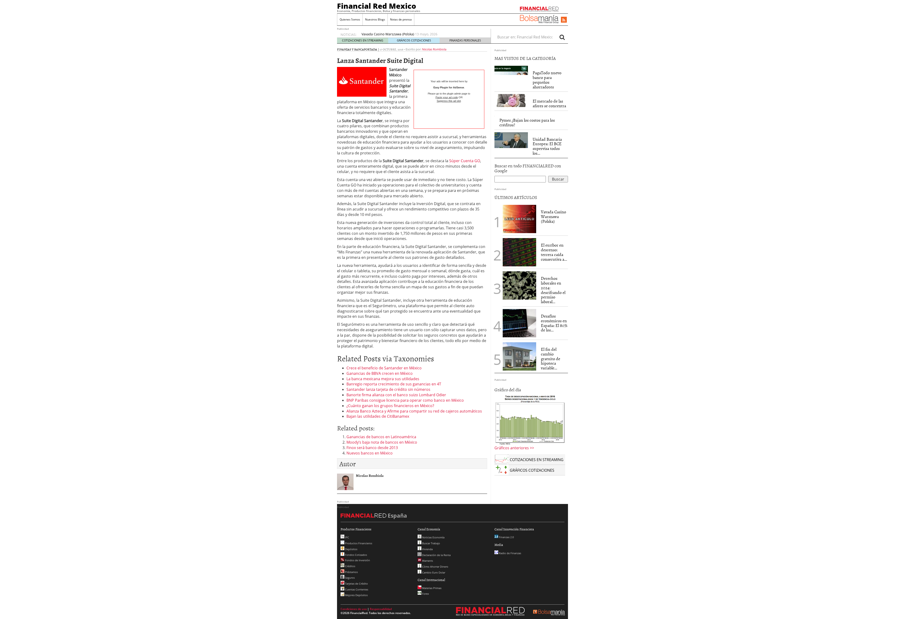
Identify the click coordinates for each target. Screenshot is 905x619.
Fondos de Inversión (357, 560)
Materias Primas (431, 588)
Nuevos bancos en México (369, 453)
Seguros (349, 577)
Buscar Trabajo (430, 543)
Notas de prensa (401, 19)
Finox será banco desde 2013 (372, 447)
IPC (346, 537)
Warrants (427, 560)
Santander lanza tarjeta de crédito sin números (388, 389)
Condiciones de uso (354, 609)
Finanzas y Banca (350, 49)
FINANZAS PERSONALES (465, 40)
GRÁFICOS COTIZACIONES (414, 40)
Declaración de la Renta (436, 555)
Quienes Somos (350, 19)
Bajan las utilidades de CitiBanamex (377, 416)
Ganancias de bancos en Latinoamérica (381, 436)
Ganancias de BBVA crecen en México (379, 373)
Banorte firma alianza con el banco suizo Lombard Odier (396, 394)
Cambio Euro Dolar (433, 572)
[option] (421, 36)
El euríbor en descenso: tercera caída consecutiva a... (554, 252)
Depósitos (350, 549)
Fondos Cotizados (355, 555)
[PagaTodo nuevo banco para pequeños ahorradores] (511, 70)
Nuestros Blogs (375, 19)
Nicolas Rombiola (434, 49)
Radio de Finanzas (509, 553)
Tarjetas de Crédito (356, 583)
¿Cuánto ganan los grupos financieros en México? (390, 405)
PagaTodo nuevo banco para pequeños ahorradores (547, 80)
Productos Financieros (358, 543)
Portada (370, 49)
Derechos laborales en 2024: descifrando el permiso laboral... (553, 290)
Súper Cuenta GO (464, 160)
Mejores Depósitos (356, 595)
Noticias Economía (432, 537)
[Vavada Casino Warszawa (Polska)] (519, 218)
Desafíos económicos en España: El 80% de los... (554, 323)
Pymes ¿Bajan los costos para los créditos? (527, 122)
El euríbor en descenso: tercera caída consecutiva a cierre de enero (415, 34)
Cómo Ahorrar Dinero (434, 566)
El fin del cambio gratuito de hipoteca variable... (550, 358)
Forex (425, 593)
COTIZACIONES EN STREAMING (362, 40)
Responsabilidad (381, 609)
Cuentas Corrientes (356, 589)
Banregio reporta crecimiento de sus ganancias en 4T (393, 384)
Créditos (349, 566)
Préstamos (351, 572)
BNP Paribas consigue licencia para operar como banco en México (405, 400)
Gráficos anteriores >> (514, 447)
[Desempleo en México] (529, 419)
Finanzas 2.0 (506, 537)
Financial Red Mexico (376, 6)
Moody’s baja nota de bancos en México (381, 442)
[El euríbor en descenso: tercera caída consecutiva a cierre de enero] (519, 252)
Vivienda (427, 549)
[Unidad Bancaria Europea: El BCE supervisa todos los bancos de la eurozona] (511, 139)
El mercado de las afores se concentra (549, 103)
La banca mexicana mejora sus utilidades (382, 378)
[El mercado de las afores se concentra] (511, 100)
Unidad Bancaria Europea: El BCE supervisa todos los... (547, 146)
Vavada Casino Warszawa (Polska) (553, 216)
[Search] (562, 37)
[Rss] (563, 20)
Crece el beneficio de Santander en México (384, 368)
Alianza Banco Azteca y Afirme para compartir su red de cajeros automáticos (414, 411)
